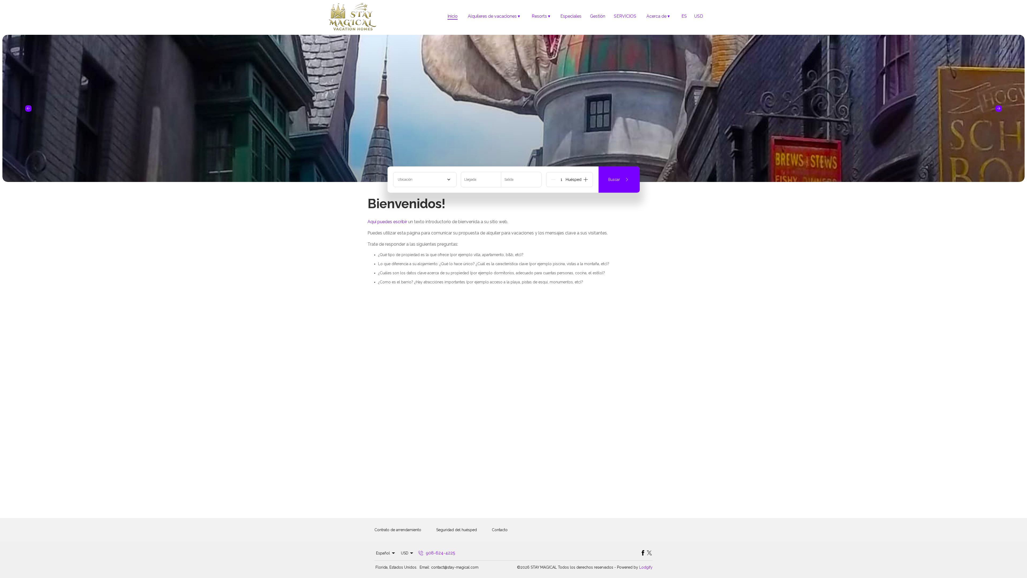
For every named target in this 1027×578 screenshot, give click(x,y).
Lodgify (646, 567)
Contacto (500, 530)
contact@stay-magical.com (454, 567)
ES (684, 16)
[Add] (586, 179)
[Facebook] (643, 553)
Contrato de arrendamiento (397, 530)
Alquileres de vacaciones (494, 16)
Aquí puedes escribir (387, 221)
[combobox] (425, 179)
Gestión (597, 16)
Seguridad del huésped (456, 530)
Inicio (452, 16)
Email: (425, 567)
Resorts (541, 16)
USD (698, 16)
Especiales (570, 16)
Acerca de (658, 16)
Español (383, 553)
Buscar (614, 179)
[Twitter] (649, 553)
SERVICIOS (625, 16)
